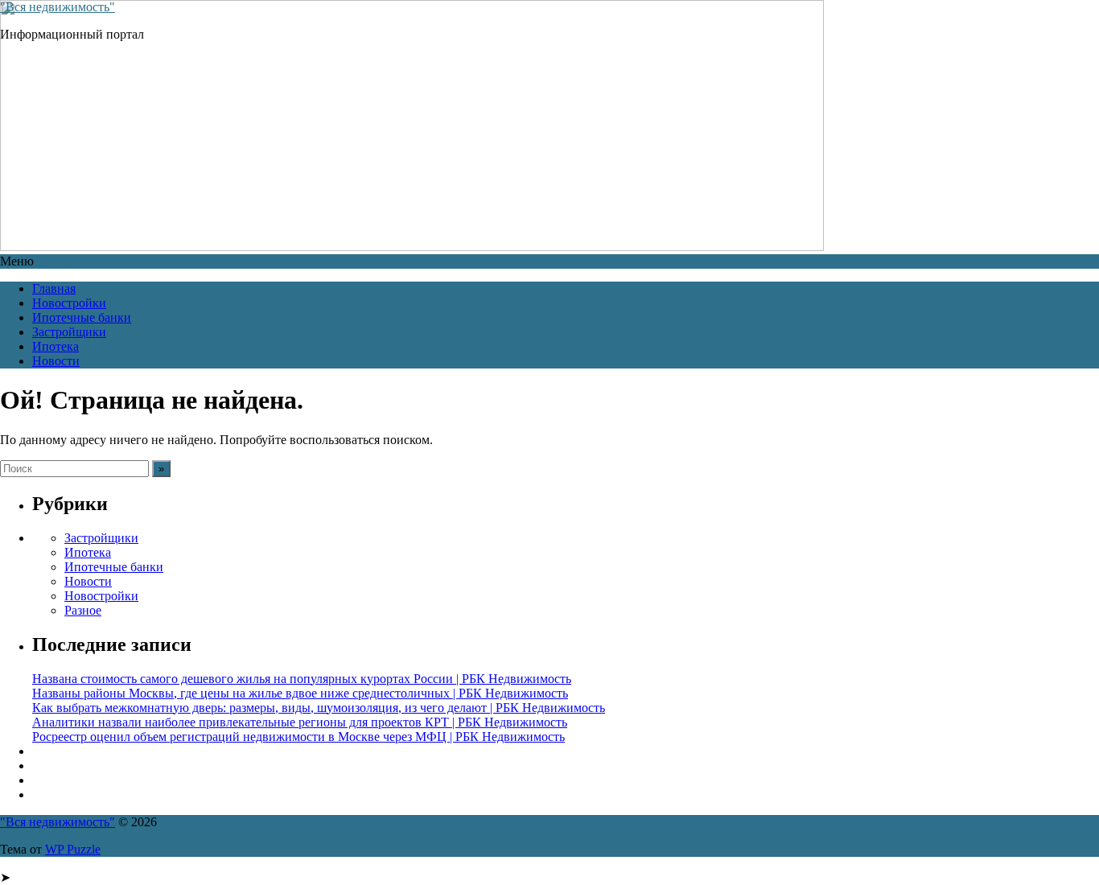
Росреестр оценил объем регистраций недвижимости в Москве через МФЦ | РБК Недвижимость (298, 736)
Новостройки (69, 303)
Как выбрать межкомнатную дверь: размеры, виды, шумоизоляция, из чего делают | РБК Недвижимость (318, 707)
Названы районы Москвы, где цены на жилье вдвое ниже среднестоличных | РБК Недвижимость (300, 693)
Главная (54, 288)
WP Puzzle (73, 849)
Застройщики (69, 332)
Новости (56, 361)
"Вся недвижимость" (57, 7)
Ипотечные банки (81, 317)
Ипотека (55, 346)
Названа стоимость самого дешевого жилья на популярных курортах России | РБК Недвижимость (301, 678)
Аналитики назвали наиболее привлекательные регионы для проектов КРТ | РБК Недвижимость (299, 722)
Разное (82, 610)
